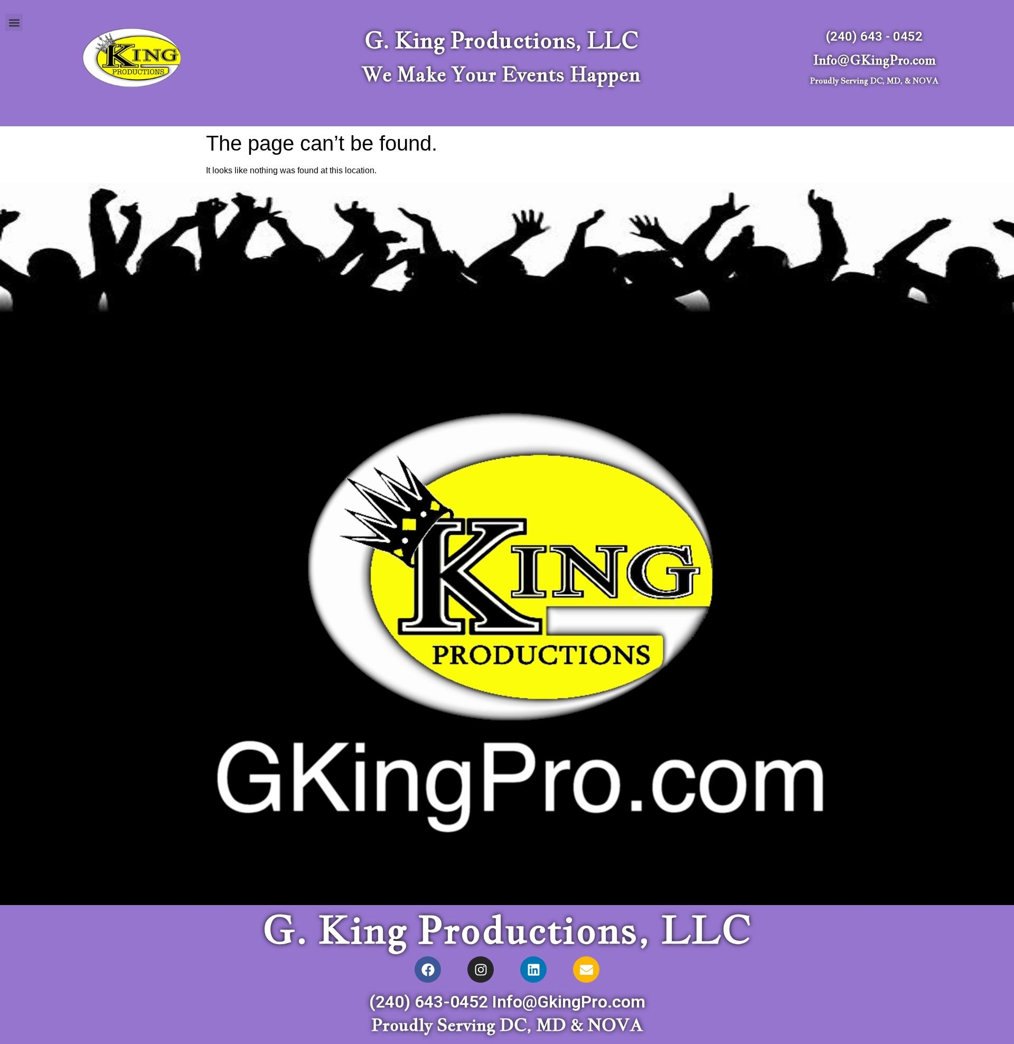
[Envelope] (586, 969)
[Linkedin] (533, 969)
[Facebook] (428, 969)
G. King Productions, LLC (501, 39)
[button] (14, 22)
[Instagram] (480, 969)
